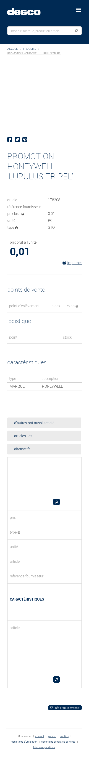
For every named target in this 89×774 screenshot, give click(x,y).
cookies (64, 736)
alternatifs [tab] (22, 448)
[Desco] (27, 9)
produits (29, 48)
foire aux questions (44, 747)
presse (52, 736)
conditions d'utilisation (24, 741)
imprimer (74, 262)
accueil (12, 48)
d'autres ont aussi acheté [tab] (34, 422)
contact (39, 736)
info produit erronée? (67, 708)
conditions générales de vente (58, 741)
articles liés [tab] (23, 435)
